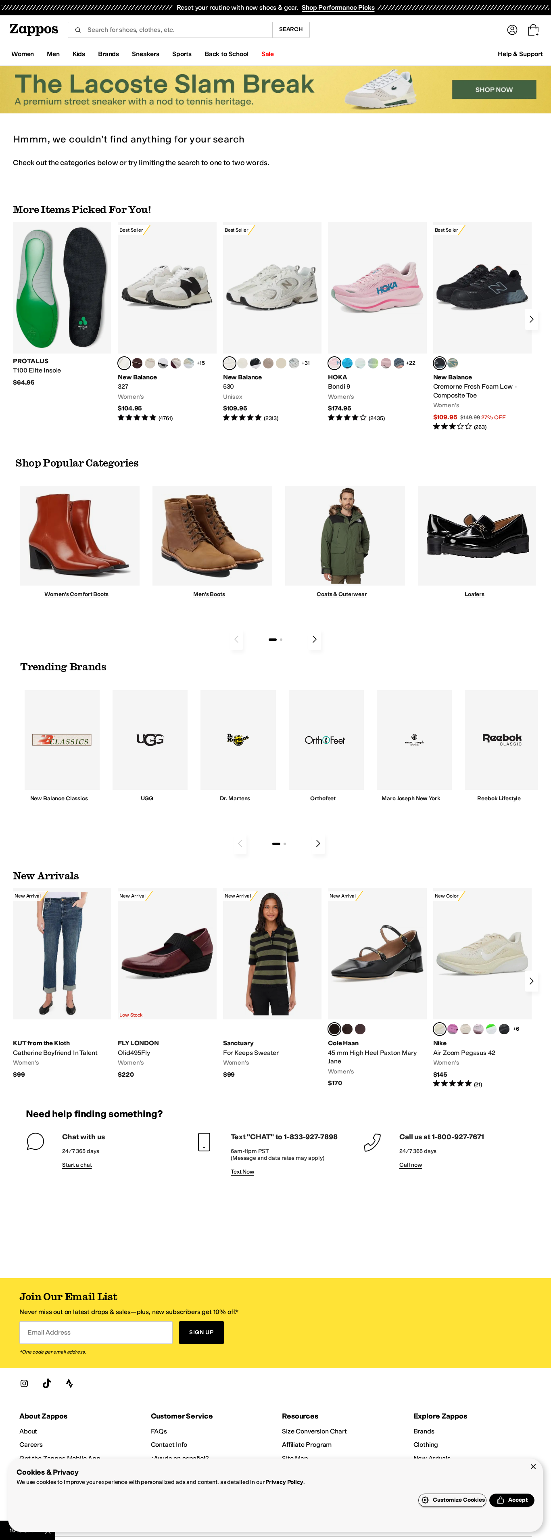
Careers (31, 1444)
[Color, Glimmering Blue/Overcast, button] (373, 363)
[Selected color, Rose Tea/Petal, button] (334, 363)
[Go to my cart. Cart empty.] (533, 30)
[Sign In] (512, 30)
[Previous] (236, 639)
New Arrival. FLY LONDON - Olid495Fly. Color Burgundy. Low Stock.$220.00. (167, 983)
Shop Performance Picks (338, 7)
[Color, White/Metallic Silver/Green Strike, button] (491, 1029)
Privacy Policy (284, 1482)
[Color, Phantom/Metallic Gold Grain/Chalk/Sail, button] (465, 1029)
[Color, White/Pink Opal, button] (386, 363)
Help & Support (520, 54)
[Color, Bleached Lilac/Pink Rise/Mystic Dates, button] (478, 1029)
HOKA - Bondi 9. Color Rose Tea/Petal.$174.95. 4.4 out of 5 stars (377, 322)
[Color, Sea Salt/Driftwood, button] (268, 363)
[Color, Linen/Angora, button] (150, 363)
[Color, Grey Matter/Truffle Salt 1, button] (242, 363)
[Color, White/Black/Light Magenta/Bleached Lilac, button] (452, 1029)
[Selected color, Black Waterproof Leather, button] (334, 1029)
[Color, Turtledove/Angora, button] (281, 363)
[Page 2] (281, 639)
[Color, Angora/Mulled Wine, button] (175, 363)
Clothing (425, 1444)
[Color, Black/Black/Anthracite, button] (504, 1029)
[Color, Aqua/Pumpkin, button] (452, 363)
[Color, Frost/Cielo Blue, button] (360, 363)
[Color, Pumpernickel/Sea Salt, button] (137, 363)
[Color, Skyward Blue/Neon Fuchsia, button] (347, 363)
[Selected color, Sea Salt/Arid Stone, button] (229, 363)
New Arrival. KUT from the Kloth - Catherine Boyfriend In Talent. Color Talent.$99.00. (62, 983)
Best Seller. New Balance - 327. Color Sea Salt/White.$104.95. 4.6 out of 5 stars (167, 322)
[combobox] (170, 30)
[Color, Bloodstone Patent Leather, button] (360, 1029)
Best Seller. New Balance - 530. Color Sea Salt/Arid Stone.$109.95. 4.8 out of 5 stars (272, 322)
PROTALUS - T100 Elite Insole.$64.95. (62, 304)
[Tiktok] (47, 1383)
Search (291, 29)
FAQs (159, 1431)
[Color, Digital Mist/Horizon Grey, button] (163, 363)
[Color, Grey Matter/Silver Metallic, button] (294, 363)
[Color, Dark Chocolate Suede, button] (347, 1029)
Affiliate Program (307, 1444)
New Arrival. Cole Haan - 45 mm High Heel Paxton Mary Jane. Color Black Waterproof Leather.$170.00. (377, 987)
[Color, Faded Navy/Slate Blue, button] (398, 363)
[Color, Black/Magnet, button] (255, 363)
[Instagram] (24, 1383)
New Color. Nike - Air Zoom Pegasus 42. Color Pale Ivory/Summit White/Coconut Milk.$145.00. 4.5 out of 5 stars (482, 988)
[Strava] (69, 1383)
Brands (423, 1431)
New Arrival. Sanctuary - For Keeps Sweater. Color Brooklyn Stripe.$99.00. (272, 983)
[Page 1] (273, 639)
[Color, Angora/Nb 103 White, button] (188, 363)
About (28, 1431)
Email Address (48, 1332)
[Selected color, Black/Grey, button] (439, 363)
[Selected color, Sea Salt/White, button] (124, 363)
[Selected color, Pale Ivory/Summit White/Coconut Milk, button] (439, 1029)
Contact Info (169, 1444)
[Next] (531, 319)
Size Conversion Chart (314, 1431)
